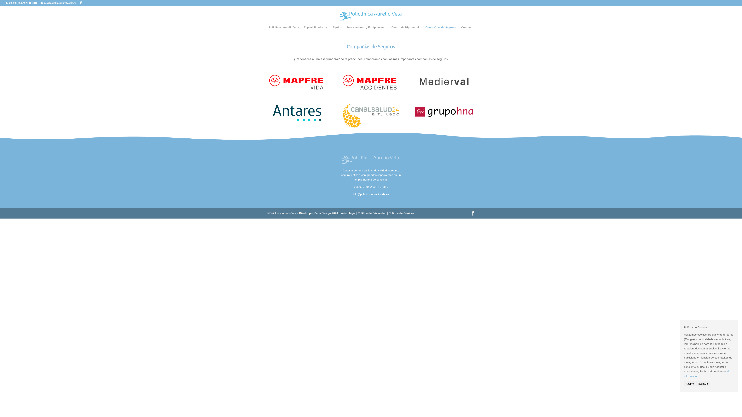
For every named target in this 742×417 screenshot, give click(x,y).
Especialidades (314, 27)
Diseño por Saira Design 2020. (319, 213)
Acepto (690, 383)
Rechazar (703, 383)
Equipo (337, 27)
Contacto (467, 27)
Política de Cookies (401, 213)
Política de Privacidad (372, 213)
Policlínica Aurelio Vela (284, 27)
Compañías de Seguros (440, 27)
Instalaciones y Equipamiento (366, 27)
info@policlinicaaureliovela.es (371, 194)
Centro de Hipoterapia (405, 27)
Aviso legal (348, 213)
